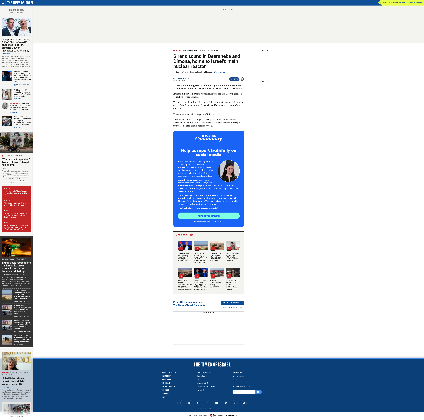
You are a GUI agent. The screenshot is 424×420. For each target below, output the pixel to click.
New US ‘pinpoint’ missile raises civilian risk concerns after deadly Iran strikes (22, 339)
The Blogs (165, 390)
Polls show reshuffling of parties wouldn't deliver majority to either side (16, 193)
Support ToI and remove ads (412, 3)
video (164, 397)
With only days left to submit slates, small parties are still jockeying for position (20, 106)
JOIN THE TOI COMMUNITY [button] (232, 303)
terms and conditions (204, 372)
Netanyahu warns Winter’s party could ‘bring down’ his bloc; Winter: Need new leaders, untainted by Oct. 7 (200, 285)
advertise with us (202, 383)
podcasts (165, 394)
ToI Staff (18, 98)
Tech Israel (166, 383)
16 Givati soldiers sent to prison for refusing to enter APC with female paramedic (216, 257)
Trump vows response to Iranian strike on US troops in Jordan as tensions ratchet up (16, 267)
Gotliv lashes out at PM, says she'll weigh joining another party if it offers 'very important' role (16, 227)
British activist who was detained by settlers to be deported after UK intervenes (232, 257)
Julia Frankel (19, 344)
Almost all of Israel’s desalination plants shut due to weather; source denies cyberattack (185, 285)
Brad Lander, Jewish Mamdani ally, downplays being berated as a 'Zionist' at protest (16, 215)
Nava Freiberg (19, 84)
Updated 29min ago (15, 156)
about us (200, 379)
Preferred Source (218, 72)
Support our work (209, 216)
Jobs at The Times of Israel (206, 386)
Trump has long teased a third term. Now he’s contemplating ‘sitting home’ (183, 257)
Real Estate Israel (168, 386)
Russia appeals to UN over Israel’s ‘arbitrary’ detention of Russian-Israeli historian (232, 285)
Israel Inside (166, 379)
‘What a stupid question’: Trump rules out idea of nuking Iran (16, 162)
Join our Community (391, 3)
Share (235, 79)
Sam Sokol (6, 53)
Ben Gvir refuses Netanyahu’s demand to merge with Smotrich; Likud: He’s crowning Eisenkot (22, 121)
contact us (200, 390)
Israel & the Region (169, 372)
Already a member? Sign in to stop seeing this (208, 221)
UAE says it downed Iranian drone (14, 259)
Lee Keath (18, 331)
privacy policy (201, 376)
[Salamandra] (231, 415)
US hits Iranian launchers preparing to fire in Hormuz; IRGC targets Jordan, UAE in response (200, 258)
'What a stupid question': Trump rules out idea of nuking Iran (15, 204)
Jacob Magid (7, 274)
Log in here (238, 307)
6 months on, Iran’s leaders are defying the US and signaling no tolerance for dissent (22, 325)
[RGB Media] (213, 415)
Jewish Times (166, 376)
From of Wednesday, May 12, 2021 (202, 50)
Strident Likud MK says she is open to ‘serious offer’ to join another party (22, 93)
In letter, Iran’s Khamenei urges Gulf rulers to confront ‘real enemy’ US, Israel (22, 310)
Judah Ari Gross (181, 78)
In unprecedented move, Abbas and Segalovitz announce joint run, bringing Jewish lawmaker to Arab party (16, 45)
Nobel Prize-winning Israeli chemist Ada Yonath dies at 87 (13, 381)
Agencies (14, 274)
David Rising (27, 331)
